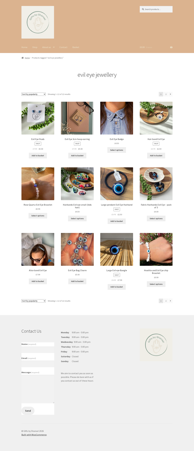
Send (28, 410)
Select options (116, 150)
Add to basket (38, 155)
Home (24, 47)
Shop (34, 47)
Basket (75, 47)
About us (46, 47)
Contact (63, 47)
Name (28, 344)
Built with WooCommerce (34, 434)
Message (30, 372)
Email (28, 358)
